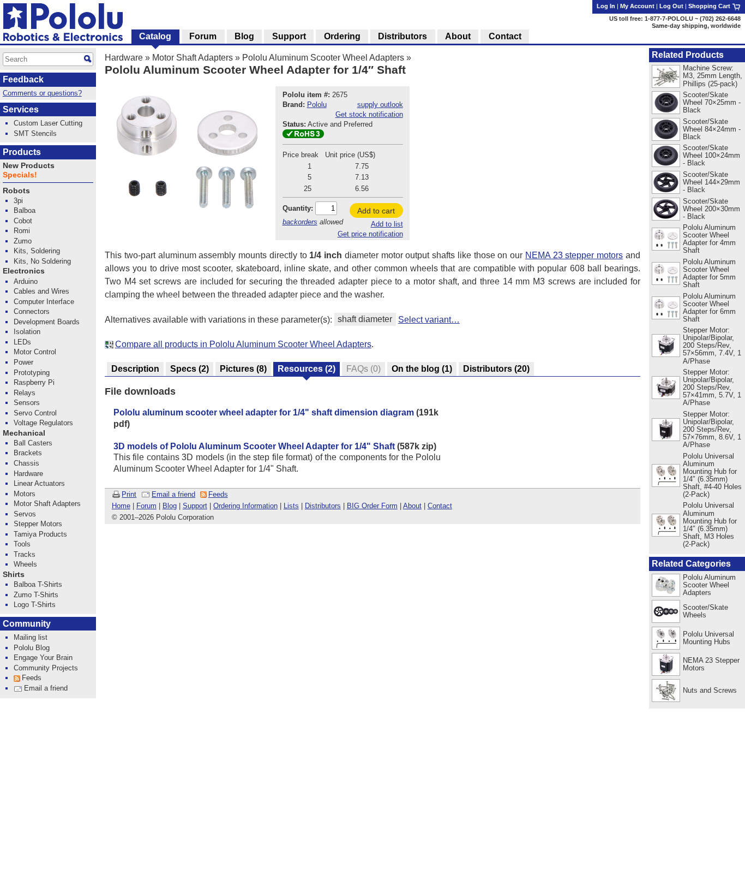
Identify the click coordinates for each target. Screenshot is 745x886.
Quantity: (298, 208)
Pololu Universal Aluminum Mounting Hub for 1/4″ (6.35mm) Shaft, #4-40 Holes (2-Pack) (712, 475)
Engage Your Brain (43, 657)
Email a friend (173, 494)
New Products (29, 166)
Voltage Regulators (43, 423)
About (412, 506)
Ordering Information (245, 506)
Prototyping (32, 372)
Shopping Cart (710, 6)
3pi (18, 201)
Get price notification (370, 234)
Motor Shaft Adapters (192, 57)
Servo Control (35, 413)
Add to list (387, 224)
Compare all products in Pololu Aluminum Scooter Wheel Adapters (243, 344)
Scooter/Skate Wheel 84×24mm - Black (712, 129)
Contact (440, 506)
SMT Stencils (35, 133)
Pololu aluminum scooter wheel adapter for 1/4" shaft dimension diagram (263, 412)
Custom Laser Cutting (48, 123)
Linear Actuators (39, 483)
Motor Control (35, 352)
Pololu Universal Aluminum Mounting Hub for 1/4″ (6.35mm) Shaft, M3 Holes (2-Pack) (710, 524)
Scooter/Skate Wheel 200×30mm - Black (711, 209)
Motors (24, 494)
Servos (25, 514)
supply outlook (380, 104)
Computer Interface (44, 302)
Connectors (32, 311)
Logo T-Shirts (35, 604)
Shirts (14, 574)
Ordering (342, 36)
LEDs (22, 342)
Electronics (24, 271)
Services (21, 109)
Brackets (28, 453)
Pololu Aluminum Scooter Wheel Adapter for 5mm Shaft (709, 273)
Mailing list (30, 637)
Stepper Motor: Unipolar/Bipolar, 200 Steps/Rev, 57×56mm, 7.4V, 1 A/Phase (712, 345)
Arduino (26, 281)
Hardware (124, 57)
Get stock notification (369, 114)
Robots (16, 191)
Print (129, 494)
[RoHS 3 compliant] (303, 136)
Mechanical (24, 433)
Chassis (26, 463)
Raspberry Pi (34, 382)
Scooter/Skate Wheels (705, 611)
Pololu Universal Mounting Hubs (708, 638)
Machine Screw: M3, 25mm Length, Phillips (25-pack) (712, 75)
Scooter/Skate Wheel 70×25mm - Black (712, 102)
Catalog (155, 36)
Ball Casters (33, 443)
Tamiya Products (40, 534)
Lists (291, 506)
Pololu (317, 104)
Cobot (23, 221)
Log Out (671, 6)
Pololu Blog (32, 648)
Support (195, 506)
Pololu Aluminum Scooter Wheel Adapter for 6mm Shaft (709, 307)
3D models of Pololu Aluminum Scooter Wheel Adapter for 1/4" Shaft (254, 446)
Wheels (25, 564)
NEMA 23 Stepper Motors (711, 664)
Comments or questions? (42, 93)
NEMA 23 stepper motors (574, 255)
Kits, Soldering (37, 251)
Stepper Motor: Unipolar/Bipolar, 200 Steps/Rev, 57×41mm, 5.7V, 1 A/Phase (712, 387)
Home (121, 506)
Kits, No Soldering (42, 261)
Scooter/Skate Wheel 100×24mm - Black (711, 155)
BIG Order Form (372, 506)
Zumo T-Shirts (36, 595)
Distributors (323, 506)
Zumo (23, 241)
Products (22, 152)
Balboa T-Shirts (38, 584)
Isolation (27, 332)
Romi (22, 231)
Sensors (27, 403)
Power (23, 362)
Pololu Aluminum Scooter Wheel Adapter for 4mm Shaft (709, 238)
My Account (637, 6)
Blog (170, 506)
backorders (300, 222)
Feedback (23, 79)
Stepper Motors (38, 524)
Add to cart (376, 210)
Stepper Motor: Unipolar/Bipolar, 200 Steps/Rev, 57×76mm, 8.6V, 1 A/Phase (712, 429)
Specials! (20, 175)
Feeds (218, 494)
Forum (146, 506)
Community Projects (46, 668)
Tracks (24, 554)
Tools (22, 544)
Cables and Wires (41, 291)
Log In (606, 6)
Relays (24, 393)
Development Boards (47, 322)
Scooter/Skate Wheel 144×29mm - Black (711, 182)
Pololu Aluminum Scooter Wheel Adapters (323, 57)
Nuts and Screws (710, 690)
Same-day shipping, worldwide (696, 25)
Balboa (24, 210)
